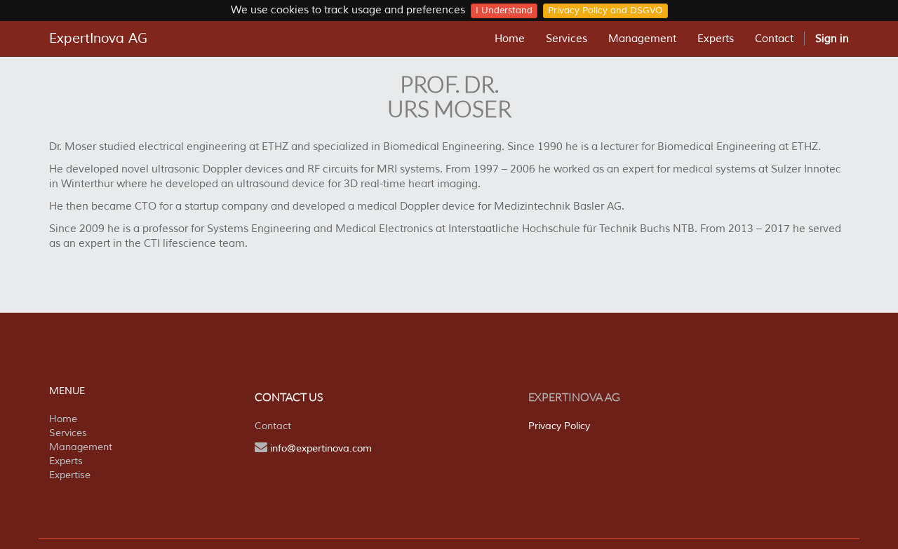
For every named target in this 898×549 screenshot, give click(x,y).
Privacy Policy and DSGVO (605, 10)
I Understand (504, 10)
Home (63, 419)
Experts (66, 461)
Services (68, 433)
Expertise (70, 475)
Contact (273, 426)
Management (80, 447)
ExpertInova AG (98, 38)
